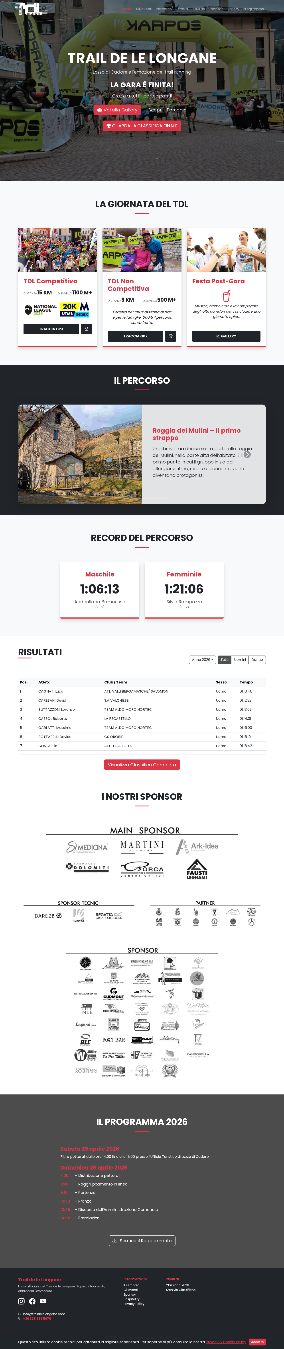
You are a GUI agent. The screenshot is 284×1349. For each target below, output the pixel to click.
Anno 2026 (201, 659)
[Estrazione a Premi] (170, 336)
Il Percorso (131, 1285)
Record (181, 9)
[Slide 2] (126, 498)
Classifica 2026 (177, 1285)
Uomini (240, 659)
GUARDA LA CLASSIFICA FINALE (144, 126)
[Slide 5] (150, 498)
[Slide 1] (118, 498)
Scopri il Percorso (167, 110)
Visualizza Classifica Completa (142, 765)
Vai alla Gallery (120, 110)
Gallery (233, 9)
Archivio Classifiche (181, 1290)
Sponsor (216, 9)
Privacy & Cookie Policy (226, 1342)
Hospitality (132, 1299)
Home (126, 9)
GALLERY (228, 336)
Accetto (257, 1342)
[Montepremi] (86, 329)
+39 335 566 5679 (37, 1318)
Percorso (164, 9)
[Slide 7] (166, 498)
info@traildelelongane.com (44, 1314)
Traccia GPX (51, 328)
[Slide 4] (142, 498)
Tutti (225, 659)
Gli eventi (144, 9)
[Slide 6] (158, 498)
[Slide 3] (134, 498)
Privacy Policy (134, 1304)
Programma (253, 9)
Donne (257, 659)
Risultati (198, 9)
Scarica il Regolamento (145, 1241)
